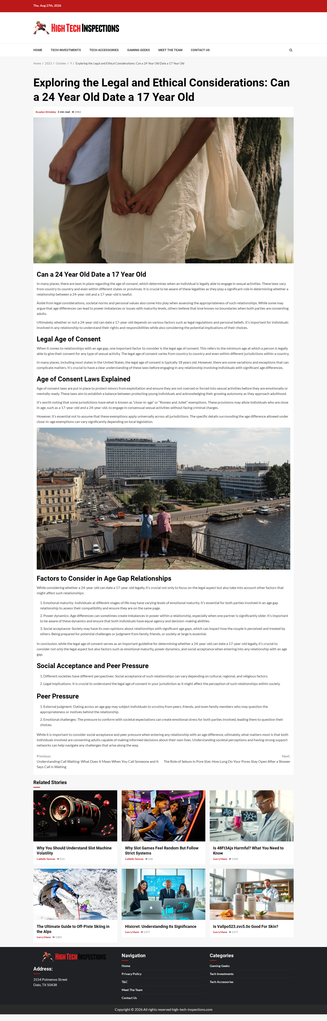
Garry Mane (220, 859)
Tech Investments (66, 50)
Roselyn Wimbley (46, 112)
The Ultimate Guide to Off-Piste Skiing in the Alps (75, 894)
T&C (124, 982)
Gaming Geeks (138, 50)
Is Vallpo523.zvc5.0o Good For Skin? (252, 894)
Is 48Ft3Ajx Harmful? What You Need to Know (252, 815)
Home (37, 50)
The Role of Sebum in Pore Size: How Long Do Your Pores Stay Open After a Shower (227, 758)
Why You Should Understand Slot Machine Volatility (75, 815)
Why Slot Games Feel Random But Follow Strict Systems (164, 815)
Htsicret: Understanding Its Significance (164, 894)
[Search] (291, 50)
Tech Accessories (104, 50)
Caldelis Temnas (46, 859)
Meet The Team (170, 50)
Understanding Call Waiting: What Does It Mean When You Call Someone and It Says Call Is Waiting (98, 761)
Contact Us (200, 50)
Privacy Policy (131, 974)
